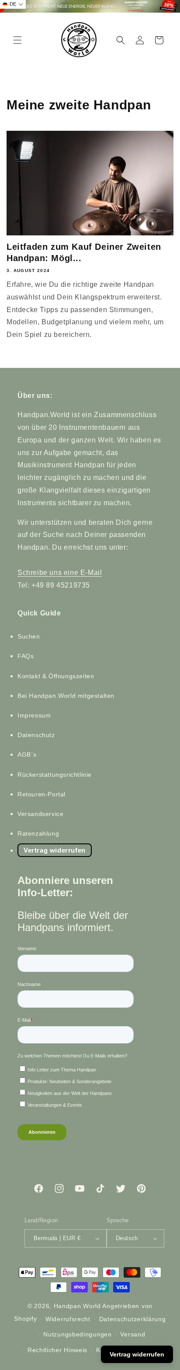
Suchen (28, 636)
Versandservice (40, 813)
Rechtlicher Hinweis (57, 1349)
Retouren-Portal (41, 794)
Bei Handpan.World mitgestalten (65, 695)
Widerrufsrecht (67, 1319)
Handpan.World (77, 1305)
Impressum (34, 715)
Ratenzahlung (38, 833)
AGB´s (27, 754)
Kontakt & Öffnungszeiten (55, 676)
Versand (132, 1334)
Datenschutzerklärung (132, 1319)
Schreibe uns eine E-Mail (59, 572)
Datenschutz (36, 734)
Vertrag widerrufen (55, 850)
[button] (17, 40)
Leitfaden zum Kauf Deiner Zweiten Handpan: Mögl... (84, 252)
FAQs (25, 656)
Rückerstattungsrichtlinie (54, 774)
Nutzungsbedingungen (77, 1334)
